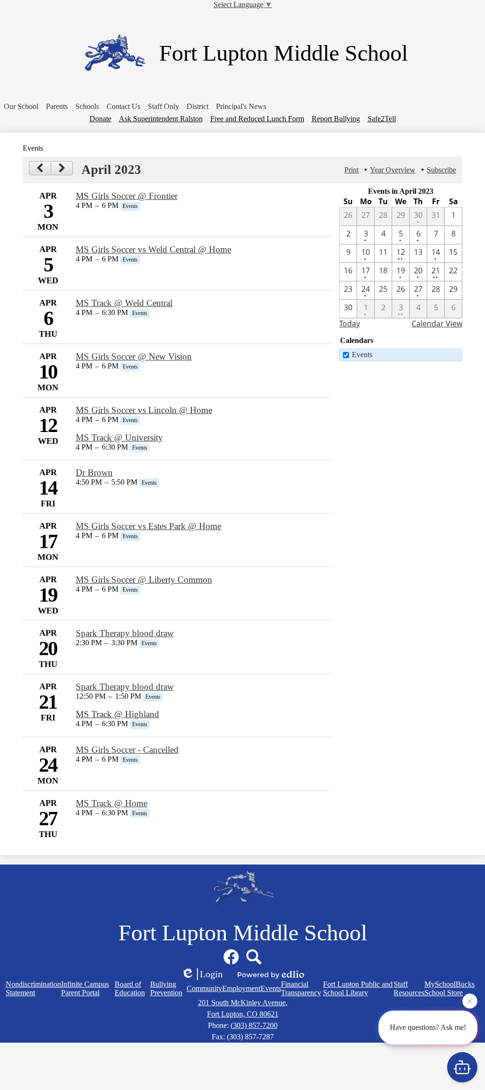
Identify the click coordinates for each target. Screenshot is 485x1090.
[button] (21, 107)
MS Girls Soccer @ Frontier (127, 196)
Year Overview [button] (392, 170)
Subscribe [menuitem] (441, 170)
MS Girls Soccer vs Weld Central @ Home (153, 249)
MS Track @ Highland (117, 714)
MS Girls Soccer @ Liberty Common (144, 580)
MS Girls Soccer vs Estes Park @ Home (148, 526)
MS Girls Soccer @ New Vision (134, 356)
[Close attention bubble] (469, 1001)
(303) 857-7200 (254, 1025)
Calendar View (437, 323)
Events (362, 355)
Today (349, 323)
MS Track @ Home (111, 803)
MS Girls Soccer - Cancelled (127, 750)
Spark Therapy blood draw (125, 633)
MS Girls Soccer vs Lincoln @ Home (144, 410)
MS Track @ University (119, 437)
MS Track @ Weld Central (124, 303)
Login (211, 974)
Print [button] (351, 170)
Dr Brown (94, 472)
